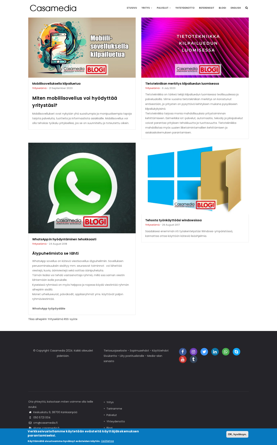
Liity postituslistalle (132, 356)
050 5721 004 (42, 417)
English (236, 7)
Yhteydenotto (184, 7)
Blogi (222, 7)
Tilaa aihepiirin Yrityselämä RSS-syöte (52, 319)
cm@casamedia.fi (45, 423)
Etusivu (132, 7)
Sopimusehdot (139, 350)
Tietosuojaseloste (115, 350)
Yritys (146, 7)
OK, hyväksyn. (237, 434)
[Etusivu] (53, 7)
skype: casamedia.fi (46, 428)
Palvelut (163, 7)
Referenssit (206, 7)
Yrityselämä (39, 88)
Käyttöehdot (160, 350)
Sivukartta (110, 356)
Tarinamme (114, 409)
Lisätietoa (107, 441)
